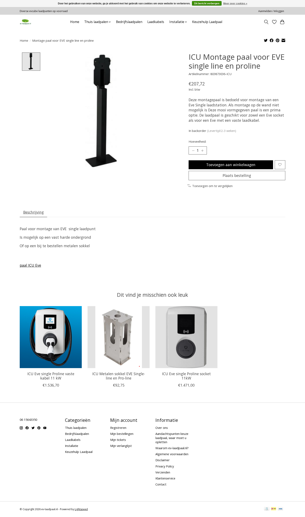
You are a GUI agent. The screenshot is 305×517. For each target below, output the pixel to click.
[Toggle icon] (266, 22)
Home (74, 22)
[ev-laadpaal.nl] (25, 22)
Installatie (71, 446)
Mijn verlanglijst (121, 446)
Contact (160, 484)
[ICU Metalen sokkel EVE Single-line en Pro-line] (119, 337)
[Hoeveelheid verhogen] (202, 150)
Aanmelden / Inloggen (271, 11)
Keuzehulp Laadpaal (207, 22)
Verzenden (162, 472)
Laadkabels (155, 22)
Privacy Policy (164, 466)
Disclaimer (162, 460)
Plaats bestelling (237, 175)
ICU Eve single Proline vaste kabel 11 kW (50, 376)
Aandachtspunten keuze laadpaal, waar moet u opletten (171, 438)
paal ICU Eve (30, 265)
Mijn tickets (118, 440)
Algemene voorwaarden (171, 454)
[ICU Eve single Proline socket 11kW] (186, 337)
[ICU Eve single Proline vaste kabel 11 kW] (51, 337)
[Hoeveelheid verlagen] (193, 150)
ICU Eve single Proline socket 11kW (186, 376)
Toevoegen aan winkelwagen (230, 164)
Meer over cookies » (235, 3)
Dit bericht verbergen (206, 3)
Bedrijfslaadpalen (129, 22)
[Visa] (280, 509)
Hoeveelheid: (197, 141)
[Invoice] (266, 509)
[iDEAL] (273, 509)
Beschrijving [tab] (33, 212)
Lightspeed (81, 509)
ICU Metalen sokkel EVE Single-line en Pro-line (118, 376)
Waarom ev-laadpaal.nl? (172, 448)
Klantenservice (165, 478)
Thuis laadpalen (76, 428)
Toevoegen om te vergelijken (212, 186)
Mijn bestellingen (121, 434)
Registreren (118, 428)
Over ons (161, 428)
